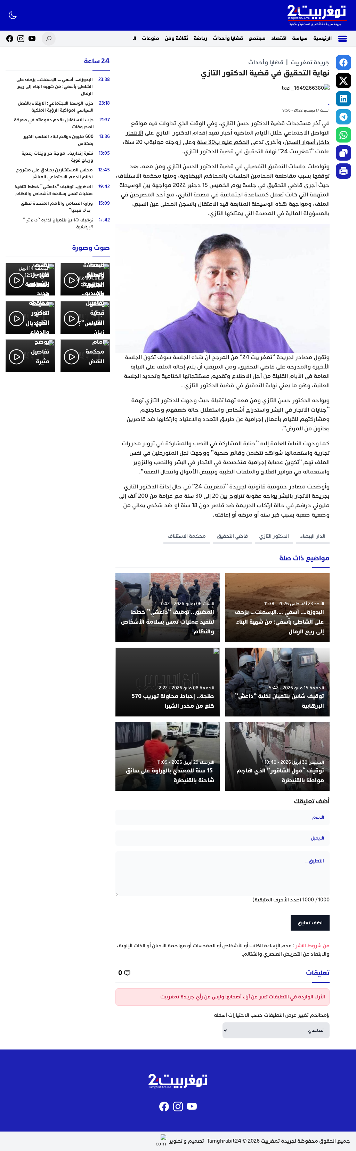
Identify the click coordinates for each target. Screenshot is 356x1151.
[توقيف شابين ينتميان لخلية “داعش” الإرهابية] (277, 682)
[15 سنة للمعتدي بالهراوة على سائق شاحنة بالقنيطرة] (167, 756)
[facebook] (343, 62)
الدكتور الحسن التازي (192, 166)
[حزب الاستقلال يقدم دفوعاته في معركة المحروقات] (58, 123)
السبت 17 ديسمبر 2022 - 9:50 (306, 110)
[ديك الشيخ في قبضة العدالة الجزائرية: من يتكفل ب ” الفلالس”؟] (85, 317)
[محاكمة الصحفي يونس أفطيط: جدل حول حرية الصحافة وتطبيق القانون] (85, 279)
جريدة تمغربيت (310, 62)
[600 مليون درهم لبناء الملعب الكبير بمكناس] (58, 140)
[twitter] (343, 80)
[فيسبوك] (10, 38)
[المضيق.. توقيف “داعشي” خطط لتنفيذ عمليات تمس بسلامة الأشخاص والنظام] (167, 607)
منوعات (150, 38)
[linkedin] (343, 98)
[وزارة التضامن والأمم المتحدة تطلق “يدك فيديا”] (58, 207)
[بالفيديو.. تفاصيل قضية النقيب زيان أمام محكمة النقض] (85, 355)
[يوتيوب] (32, 38)
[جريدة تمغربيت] (317, 15)
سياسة (300, 38)
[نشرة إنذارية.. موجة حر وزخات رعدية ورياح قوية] (58, 157)
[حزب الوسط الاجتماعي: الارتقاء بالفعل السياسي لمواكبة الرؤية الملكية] (58, 107)
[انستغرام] (21, 38)
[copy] (343, 153)
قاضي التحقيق (232, 536)
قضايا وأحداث (228, 38)
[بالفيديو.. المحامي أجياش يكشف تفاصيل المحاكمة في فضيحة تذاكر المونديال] (30, 317)
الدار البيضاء (312, 536)
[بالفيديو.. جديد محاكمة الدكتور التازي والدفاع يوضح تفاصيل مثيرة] (30, 355)
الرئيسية (322, 38)
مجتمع (257, 38)
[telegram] (343, 116)
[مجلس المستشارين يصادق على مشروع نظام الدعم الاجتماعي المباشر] (58, 173)
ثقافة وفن (176, 38)
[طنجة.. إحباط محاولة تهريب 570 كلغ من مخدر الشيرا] (167, 682)
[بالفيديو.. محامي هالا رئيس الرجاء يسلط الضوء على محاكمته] (30, 279)
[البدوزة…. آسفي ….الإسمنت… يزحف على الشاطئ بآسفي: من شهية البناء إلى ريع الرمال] (277, 607)
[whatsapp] (343, 135)
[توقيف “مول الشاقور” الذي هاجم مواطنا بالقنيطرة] (277, 756)
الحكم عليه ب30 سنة (223, 142)
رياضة (200, 38)
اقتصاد (278, 38)
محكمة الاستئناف (187, 536)
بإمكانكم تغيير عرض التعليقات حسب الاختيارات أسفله (272, 1015)
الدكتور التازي (274, 536)
